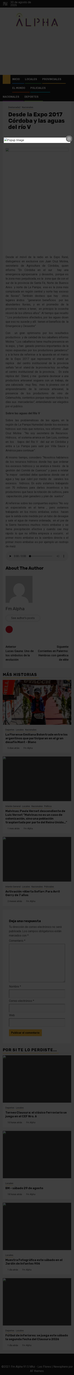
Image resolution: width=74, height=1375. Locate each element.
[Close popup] (69, 139)
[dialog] (37, 140)
